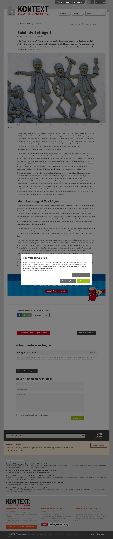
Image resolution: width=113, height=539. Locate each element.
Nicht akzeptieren (68, 281)
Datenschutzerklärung (46, 270)
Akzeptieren (83, 281)
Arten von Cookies (79, 275)
